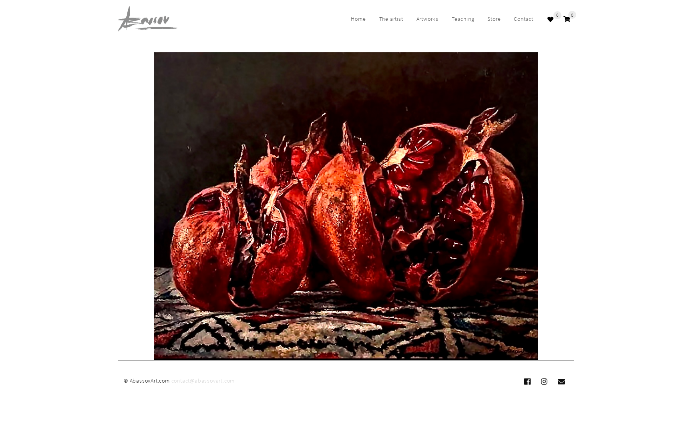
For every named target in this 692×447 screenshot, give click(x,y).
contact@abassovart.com (203, 380)
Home (358, 18)
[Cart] (566, 19)
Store (494, 18)
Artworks (427, 18)
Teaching (463, 18)
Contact (523, 18)
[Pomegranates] (346, 206)
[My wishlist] (551, 19)
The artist (391, 18)
